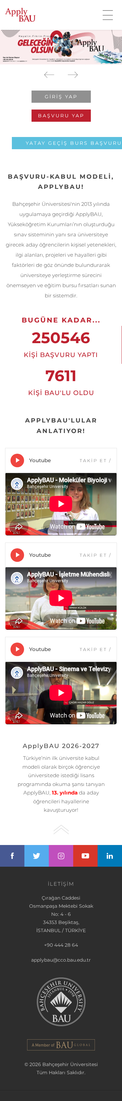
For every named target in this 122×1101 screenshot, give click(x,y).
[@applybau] (36, 856)
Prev (49, 74)
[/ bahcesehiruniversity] (12, 856)
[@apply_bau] (61, 856)
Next (73, 74)
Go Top (61, 830)
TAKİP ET (95, 460)
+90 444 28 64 (61, 945)
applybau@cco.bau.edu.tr (61, 960)
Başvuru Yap (61, 116)
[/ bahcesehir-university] (110, 856)
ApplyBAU (20, 15)
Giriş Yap (61, 97)
